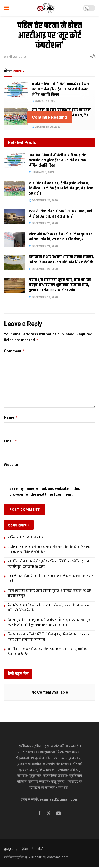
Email (10, 441)
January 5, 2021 (45, 100)
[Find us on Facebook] (39, 813)
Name (11, 417)
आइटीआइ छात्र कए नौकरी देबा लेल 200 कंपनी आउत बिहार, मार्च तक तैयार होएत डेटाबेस (47, 651)
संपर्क (40, 849)
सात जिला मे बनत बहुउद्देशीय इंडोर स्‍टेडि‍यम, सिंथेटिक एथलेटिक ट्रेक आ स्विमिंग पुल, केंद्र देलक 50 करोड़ (61, 188)
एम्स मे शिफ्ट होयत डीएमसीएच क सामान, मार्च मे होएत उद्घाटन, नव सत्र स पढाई (60, 213)
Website (11, 465)
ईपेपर (25, 849)
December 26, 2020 (47, 126)
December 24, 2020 (44, 246)
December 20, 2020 (44, 269)
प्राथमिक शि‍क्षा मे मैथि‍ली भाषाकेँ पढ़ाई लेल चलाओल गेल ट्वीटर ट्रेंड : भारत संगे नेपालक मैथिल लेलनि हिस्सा (60, 89)
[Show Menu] (6, 8)
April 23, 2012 (15, 57)
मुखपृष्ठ (8, 849)
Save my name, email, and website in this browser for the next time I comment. (44, 491)
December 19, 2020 (44, 297)
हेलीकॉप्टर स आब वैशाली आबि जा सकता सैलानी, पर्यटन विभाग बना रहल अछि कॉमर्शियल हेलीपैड (61, 259)
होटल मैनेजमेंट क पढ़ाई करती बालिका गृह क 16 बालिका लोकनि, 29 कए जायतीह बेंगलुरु (60, 236)
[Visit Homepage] (46, 8)
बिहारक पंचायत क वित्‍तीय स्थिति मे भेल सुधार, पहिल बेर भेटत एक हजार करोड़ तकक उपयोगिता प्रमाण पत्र (49, 637)
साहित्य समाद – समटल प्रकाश (26, 537)
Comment (14, 350)
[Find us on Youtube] (58, 813)
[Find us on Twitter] (48, 813)
